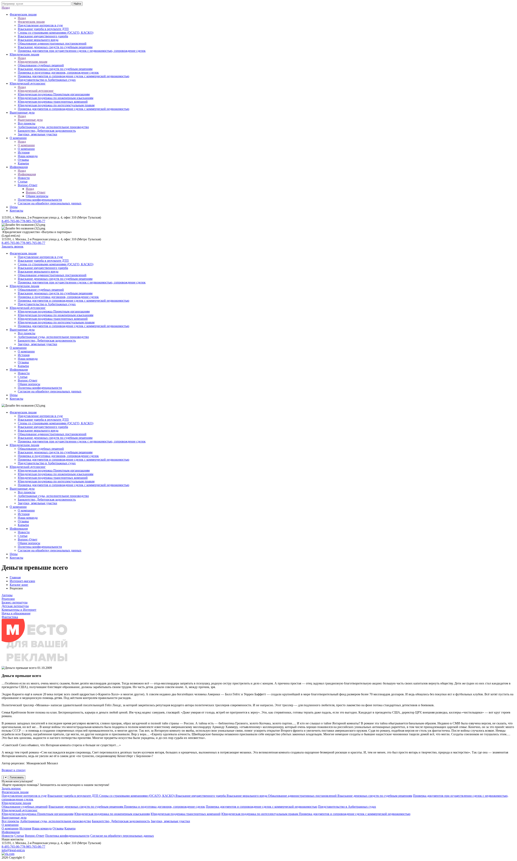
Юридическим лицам (24, 54)
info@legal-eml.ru (13, 850)
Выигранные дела (22, 112)
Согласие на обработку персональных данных (49, 203)
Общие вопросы (37, 196)
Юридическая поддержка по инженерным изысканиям (55, 98)
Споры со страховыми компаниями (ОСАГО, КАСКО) (55, 32)
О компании (18, 138)
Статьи (22, 181)
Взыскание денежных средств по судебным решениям (55, 47)
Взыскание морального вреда (38, 40)
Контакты (16, 210)
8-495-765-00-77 (12, 221)
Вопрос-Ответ (27, 185)
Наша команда (28, 156)
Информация (19, 167)
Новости (24, 178)
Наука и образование (16, 613)
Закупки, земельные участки (37, 134)
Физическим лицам (23, 14)
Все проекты (26, 123)
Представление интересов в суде (40, 25)
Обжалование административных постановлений (52, 43)
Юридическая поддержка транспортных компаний (53, 101)
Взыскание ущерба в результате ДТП (43, 29)
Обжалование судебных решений (41, 65)
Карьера (23, 163)
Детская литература (15, 606)
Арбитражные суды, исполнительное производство (53, 127)
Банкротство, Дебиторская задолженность (47, 130)
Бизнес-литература (14, 602)
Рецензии (8, 599)
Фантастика (10, 617)
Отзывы (23, 159)
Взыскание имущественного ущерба (43, 36)
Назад (6, 7)
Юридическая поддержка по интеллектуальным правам (56, 105)
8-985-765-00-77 (34, 221)
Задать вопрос (11, 788)
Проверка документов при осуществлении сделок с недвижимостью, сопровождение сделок (82, 50)
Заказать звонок (12, 246)
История (23, 152)
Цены (14, 207)
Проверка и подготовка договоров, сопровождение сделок (58, 72)
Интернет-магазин (22, 581)
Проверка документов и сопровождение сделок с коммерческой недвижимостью (73, 76)
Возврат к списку (14, 770)
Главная (15, 577)
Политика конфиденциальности (40, 199)
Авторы (7, 595)
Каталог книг (19, 584)
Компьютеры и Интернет (19, 609)
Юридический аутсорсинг (28, 83)
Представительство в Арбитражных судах (47, 80)
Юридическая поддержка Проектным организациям (54, 94)
